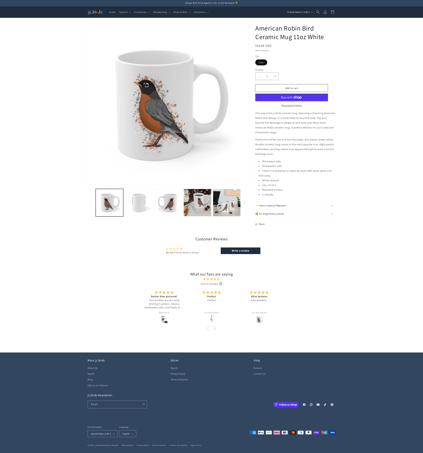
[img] (211, 279)
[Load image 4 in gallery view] (197, 202)
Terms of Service (179, 379)
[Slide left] (91, 202)
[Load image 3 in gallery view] (168, 202)
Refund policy (127, 445)
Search (91, 373)
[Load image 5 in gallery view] (227, 202)
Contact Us (259, 373)
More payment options (292, 105)
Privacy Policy (178, 373)
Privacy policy (143, 445)
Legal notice (195, 445)
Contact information (178, 445)
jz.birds (97, 445)
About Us (92, 367)
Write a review (240, 250)
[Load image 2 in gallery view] (139, 202)
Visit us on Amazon (98, 385)
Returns (258, 367)
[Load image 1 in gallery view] (109, 202)
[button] (124, 12)
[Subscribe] (143, 404)
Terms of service (159, 445)
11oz (261, 62)
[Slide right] (245, 202)
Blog (90, 379)
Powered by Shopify (109, 445)
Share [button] (262, 224)
